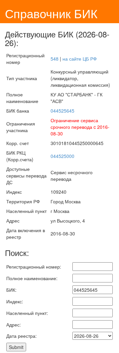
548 (55, 58)
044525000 (62, 156)
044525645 (62, 110)
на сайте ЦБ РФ (79, 58)
